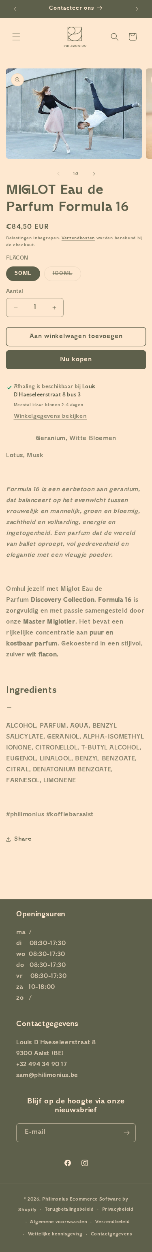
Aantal (14, 291)
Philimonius (55, 1199)
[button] (16, 37)
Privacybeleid (118, 1209)
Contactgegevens (112, 1234)
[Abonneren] (126, 1132)
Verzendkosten (78, 238)
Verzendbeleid (112, 1222)
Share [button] (23, 839)
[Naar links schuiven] (58, 174)
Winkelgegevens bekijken (50, 416)
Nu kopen (76, 360)
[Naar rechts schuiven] (94, 174)
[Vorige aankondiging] (15, 9)
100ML (67, 275)
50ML (23, 273)
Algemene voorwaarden (58, 1222)
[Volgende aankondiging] (137, 9)
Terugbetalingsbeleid (69, 1209)
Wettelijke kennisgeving (55, 1234)
